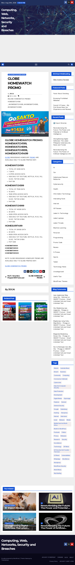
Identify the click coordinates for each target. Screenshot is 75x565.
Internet (56, 203)
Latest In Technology (60, 213)
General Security (59, 405)
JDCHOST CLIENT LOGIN (66, 561)
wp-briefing (57, 473)
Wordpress (57, 462)
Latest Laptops (58, 218)
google (56, 409)
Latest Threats (58, 223)
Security (64, 439)
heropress (64, 413)
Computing (66, 375)
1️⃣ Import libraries (60, 123)
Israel (55, 420)
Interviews (64, 416)
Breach (56, 372)
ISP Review (57, 208)
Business (63, 372)
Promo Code (57, 242)
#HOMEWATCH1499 (16, 104)
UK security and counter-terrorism (61, 451)
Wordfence (65, 459)
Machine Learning (59, 228)
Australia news (65, 368)
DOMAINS (60, 557)
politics (64, 432)
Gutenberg (64, 409)
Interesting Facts (59, 199)
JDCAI (12, 93)
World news (57, 469)
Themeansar (5, 560)
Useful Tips (57, 276)
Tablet (55, 262)
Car (54, 172)
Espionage (67, 398)
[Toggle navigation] (36, 64)
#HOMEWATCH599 (31, 104)
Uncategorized (58, 272)
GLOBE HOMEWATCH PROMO (16, 266)
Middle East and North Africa (60, 424)
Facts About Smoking (61, 93)
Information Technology (62, 194)
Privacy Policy (54, 561)
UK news (66, 446)
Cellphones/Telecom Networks (17, 74)
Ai (54, 167)
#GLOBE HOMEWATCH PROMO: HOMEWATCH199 (19, 100)
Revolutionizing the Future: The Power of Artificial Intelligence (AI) (62, 152)
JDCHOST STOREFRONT (48, 557)
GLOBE (7, 157)
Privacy (56, 436)
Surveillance (57, 443)
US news (56, 455)
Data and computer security (60, 386)
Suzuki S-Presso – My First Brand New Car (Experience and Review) (62, 107)
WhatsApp (57, 459)
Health (55, 189)
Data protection (58, 391)
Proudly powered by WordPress (10, 558)
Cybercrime (57, 382)
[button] (68, 64)
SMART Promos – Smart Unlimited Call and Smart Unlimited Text (62, 301)
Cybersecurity (58, 184)
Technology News (59, 267)
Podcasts (57, 432)
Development (58, 395)
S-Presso (56, 252)
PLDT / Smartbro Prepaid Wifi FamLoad (16, 277)
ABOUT (72, 557)
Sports (55, 257)
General (63, 402)
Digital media (58, 398)
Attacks (56, 368)
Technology (57, 446)
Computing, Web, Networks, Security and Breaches (18, 545)
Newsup (27, 558)
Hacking (56, 413)
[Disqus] (25, 347)
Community (57, 375)
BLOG (66, 557)
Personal (56, 233)
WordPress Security (60, 466)
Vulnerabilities (66, 455)
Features (56, 402)
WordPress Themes (60, 281)
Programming (58, 237)
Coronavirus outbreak (60, 379)
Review (55, 247)
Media (68, 420)
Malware (61, 420)
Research (57, 439)
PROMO (32, 157)
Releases (63, 436)
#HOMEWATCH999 (15, 107)
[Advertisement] (37, 48)
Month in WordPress (60, 428)
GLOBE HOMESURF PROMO (36, 277)
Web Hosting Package (61, 80)
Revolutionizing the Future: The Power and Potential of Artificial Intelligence (55, 508)
